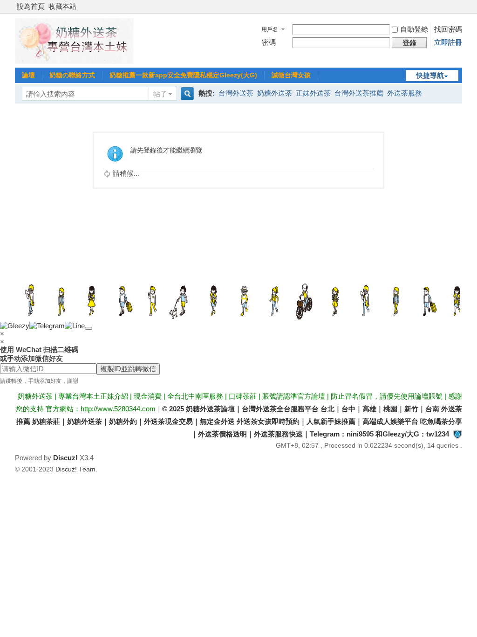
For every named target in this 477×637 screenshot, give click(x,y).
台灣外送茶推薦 (358, 93)
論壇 (28, 75)
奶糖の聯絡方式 (72, 75)
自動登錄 (414, 29)
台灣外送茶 (235, 93)
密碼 (269, 42)
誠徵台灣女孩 (291, 75)
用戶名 (269, 29)
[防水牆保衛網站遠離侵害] (457, 434)
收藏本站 (62, 6)
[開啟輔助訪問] (459, 6)
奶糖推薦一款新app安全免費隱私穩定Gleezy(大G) (183, 75)
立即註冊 (448, 42)
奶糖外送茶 (274, 93)
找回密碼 (448, 29)
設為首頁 (31, 6)
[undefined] (88, 328)
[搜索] (186, 94)
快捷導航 (430, 75)
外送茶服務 (404, 93)
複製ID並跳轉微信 (128, 369)
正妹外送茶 (313, 93)
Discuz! (65, 458)
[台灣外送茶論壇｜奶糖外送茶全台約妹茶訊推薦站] (74, 61)
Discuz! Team (75, 469)
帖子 (160, 94)
